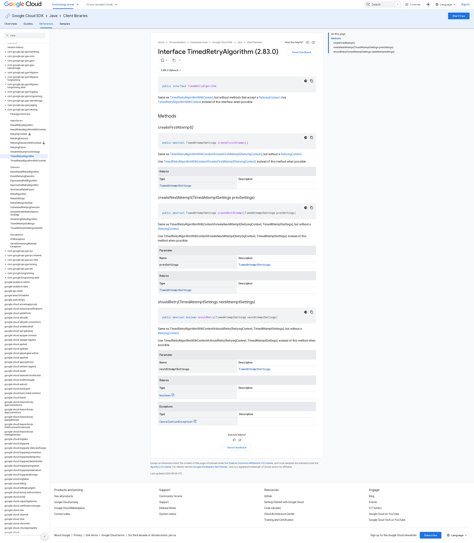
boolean (165, 395)
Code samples (272, 508)
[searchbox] (24, 36)
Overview (10, 23)
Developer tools (199, 42)
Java (53, 16)
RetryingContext (269, 97)
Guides (28, 23)
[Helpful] (308, 42)
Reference (46, 23)
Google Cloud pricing (66, 502)
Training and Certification (278, 519)
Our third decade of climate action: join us (152, 535)
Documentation (177, 42)
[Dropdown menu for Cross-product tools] (117, 4)
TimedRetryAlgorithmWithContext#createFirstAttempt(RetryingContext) (216, 154)
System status (167, 513)
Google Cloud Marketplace (69, 508)
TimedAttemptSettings (175, 185)
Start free (459, 16)
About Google (62, 535)
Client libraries (75, 16)
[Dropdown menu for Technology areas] (78, 4)
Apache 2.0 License (160, 466)
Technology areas (63, 4)
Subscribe (430, 535)
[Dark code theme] (306, 81)
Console (415, 4)
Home (161, 42)
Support (164, 502)
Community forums (170, 496)
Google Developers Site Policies (210, 466)
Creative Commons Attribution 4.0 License (250, 463)
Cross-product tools (99, 4)
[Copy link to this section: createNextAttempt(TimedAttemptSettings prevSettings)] (258, 198)
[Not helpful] (313, 42)
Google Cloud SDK (28, 16)
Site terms (92, 535)
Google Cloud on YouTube (384, 513)
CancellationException (176, 421)
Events (373, 502)
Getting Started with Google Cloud (284, 502)
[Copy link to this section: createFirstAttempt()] (197, 128)
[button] (24, 52)
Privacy (78, 535)
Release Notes (167, 508)
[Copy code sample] (312, 81)
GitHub (268, 496)
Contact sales (62, 513)
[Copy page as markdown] (174, 60)
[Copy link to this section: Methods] (181, 116)
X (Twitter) (375, 508)
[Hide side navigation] (44, 536)
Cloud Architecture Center (279, 513)
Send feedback (301, 52)
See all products (63, 496)
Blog (371, 496)
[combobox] (382, 4)
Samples (65, 23)
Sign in (465, 4)
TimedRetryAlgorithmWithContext (191, 97)
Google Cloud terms (112, 535)
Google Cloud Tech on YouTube (387, 519)
